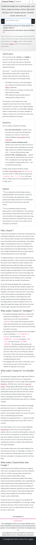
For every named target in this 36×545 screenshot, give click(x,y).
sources (12, 44)
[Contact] (27, 541)
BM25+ (8, 87)
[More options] (3, 21)
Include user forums (19, 31)
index (15, 41)
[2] (3, 32)
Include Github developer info (18, 27)
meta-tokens (8, 140)
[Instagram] (10, 541)
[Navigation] (34, 1)
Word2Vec (4, 384)
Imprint (31, 539)
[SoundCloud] (18, 541)
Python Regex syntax (16, 171)
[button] (31, 1)
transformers (4, 429)
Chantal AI (18, 1)
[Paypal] (22, 541)
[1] (14, 27)
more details (21, 137)
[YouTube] (14, 541)
